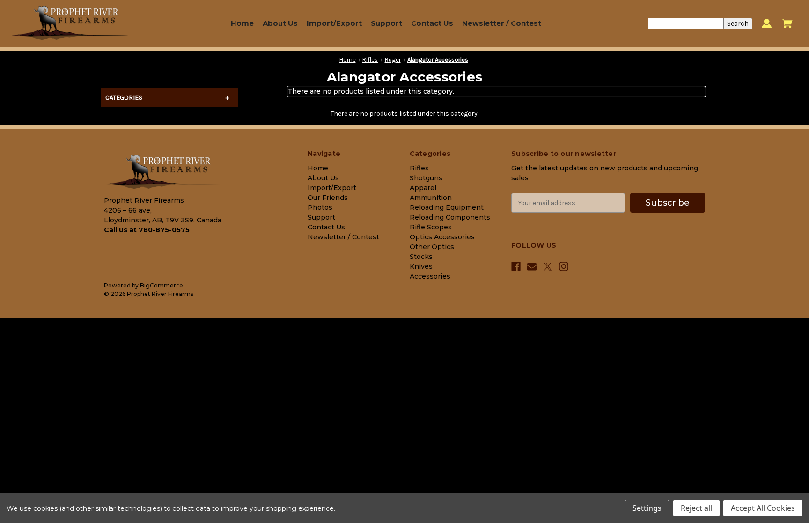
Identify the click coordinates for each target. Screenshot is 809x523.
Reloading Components (450, 217)
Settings (647, 508)
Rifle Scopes (431, 227)
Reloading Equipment (447, 207)
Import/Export (334, 23)
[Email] (532, 266)
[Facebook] (516, 266)
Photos (320, 207)
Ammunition (431, 197)
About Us (280, 23)
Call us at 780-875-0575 (147, 230)
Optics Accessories (442, 237)
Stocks (421, 256)
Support (386, 23)
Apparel (423, 188)
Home (242, 23)
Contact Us (432, 23)
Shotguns (426, 178)
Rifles (419, 168)
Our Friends (328, 197)
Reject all (696, 508)
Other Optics (432, 247)
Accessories (430, 276)
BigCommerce (161, 285)
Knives (421, 266)
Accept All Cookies (763, 508)
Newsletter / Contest (501, 23)
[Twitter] (547, 267)
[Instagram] (563, 266)
